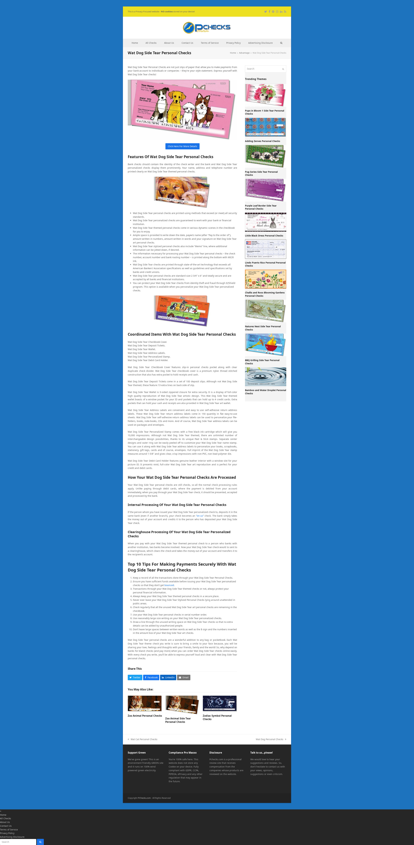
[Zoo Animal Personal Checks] (145, 704)
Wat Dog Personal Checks (269, 739)
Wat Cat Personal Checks (142, 739)
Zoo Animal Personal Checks (145, 715)
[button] (281, 43)
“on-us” (200, 515)
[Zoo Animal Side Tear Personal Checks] (182, 705)
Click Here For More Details (182, 146)
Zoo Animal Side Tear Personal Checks (178, 720)
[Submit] (283, 69)
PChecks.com (144, 797)
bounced (169, 585)
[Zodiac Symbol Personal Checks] (220, 704)
